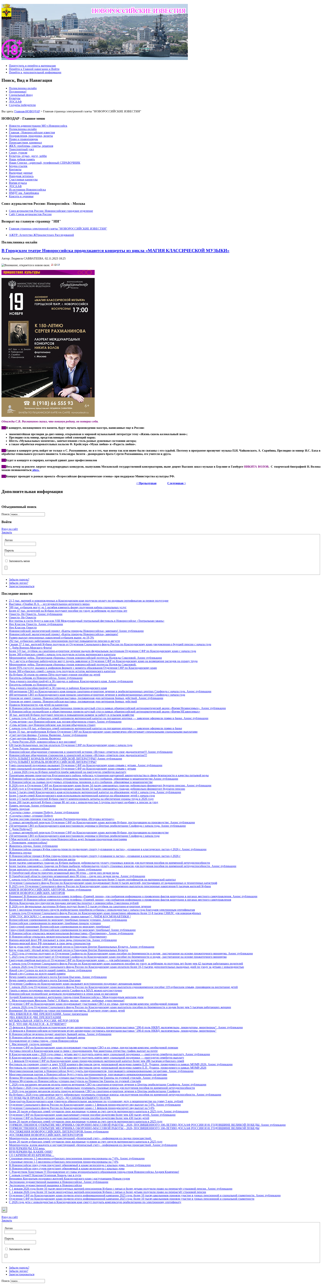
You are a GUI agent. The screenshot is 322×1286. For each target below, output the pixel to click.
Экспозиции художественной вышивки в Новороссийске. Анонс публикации (58, 1182)
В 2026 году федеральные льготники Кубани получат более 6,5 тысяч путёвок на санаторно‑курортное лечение (80, 906)
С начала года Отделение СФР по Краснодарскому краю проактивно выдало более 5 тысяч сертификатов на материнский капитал (92, 879)
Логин (8, 540)
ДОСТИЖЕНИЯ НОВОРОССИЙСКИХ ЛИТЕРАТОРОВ (46, 1134)
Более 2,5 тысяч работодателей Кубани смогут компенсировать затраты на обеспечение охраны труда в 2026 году (81, 798)
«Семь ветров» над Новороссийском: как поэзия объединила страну (52, 725)
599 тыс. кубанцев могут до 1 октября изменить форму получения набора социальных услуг (68, 607)
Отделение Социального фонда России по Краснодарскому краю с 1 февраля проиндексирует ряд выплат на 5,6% (81, 1108)
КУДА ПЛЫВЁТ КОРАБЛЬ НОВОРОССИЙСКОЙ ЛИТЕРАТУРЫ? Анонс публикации (65, 758)
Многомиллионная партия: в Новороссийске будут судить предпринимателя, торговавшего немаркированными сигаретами (88, 1074)
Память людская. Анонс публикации (32, 805)
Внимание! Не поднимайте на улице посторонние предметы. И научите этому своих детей (67, 1010)
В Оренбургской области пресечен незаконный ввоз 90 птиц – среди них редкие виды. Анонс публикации (77, 876)
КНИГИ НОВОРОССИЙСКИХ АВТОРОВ (37, 893)
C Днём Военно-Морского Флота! (30, 647)
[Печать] (55, 265)
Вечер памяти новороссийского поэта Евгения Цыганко (44, 980)
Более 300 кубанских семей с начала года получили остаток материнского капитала (62, 654)
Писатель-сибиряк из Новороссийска (32, 684)
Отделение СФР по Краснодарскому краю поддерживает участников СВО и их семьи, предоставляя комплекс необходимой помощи (93, 1003)
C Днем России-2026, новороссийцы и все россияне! (42, 741)
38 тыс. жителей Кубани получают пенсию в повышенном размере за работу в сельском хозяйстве (71, 714)
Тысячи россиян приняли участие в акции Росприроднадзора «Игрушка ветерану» (61, 819)
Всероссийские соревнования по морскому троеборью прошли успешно (55, 923)
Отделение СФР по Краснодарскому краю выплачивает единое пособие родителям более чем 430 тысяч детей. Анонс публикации (92, 1114)
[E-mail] (58, 265)
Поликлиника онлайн (23, 88)
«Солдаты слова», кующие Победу (31, 815)
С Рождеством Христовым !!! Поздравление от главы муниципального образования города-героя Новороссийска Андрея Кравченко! (94, 1171)
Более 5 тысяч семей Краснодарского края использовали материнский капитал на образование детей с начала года (82, 795)
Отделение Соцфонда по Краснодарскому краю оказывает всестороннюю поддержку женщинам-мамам (75, 983)
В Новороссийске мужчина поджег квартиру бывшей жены (47, 1037)
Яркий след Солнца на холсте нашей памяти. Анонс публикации (50, 970)
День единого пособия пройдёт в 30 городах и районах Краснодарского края (58, 688)
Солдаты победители (22, 105)
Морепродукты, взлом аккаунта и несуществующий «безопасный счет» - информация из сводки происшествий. (80, 1138)
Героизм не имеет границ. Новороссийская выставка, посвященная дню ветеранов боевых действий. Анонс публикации (86, 698)
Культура (14, 98)
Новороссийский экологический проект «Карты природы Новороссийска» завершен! (63, 634)
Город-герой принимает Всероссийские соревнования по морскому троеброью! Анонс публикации (72, 930)
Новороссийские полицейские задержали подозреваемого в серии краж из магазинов (63, 993)
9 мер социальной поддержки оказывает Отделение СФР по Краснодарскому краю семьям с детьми (72, 768)
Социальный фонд (21, 95)
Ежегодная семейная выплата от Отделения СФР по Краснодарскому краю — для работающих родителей (76, 960)
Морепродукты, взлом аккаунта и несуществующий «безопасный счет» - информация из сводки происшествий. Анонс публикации (93, 1145)
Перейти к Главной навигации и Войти (34, 69)
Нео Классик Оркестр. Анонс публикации (36, 624)
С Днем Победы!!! (20, 829)
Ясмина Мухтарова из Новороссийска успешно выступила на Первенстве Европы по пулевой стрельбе (75, 1081)
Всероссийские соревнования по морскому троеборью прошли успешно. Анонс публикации (68, 919)
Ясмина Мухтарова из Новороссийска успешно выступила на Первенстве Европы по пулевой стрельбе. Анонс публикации (88, 1077)
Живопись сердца (20, 852)
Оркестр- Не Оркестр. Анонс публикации (35, 614)
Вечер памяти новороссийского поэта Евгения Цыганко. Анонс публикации (58, 977)
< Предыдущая (146, 483)
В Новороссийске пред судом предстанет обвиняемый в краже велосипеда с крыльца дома (66, 1168)
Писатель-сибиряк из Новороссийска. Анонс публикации (46, 677)
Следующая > (176, 483)
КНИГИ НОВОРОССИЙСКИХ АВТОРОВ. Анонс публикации (50, 889)
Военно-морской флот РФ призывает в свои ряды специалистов (50, 943)
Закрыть (6, 532)
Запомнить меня (19, 561)
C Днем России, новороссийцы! (29, 748)
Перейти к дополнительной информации (35, 72)
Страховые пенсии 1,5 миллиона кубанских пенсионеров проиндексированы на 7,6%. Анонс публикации (77, 1158)
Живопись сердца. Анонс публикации (33, 846)
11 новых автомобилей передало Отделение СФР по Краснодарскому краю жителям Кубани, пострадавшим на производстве (89, 832)
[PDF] (52, 265)
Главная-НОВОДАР (27, 111)
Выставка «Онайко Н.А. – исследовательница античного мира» (49, 604)
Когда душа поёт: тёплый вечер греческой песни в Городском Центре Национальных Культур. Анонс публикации (81, 946)
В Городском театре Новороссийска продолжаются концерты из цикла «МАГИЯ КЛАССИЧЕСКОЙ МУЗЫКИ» (115, 250)
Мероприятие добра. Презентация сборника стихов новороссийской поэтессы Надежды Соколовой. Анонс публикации (85, 657)
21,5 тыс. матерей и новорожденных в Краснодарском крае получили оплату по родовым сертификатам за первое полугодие (88, 600)
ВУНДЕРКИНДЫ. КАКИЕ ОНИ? (31, 1151)
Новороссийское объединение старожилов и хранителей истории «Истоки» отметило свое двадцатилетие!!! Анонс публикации (91, 751)
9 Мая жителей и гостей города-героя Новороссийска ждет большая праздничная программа (68, 839)
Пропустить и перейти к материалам (32, 65)
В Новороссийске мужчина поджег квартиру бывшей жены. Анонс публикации (60, 1034)
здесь (36, 470)
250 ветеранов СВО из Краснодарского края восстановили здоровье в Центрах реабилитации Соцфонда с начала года (84, 835)
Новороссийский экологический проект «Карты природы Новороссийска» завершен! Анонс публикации (76, 630)
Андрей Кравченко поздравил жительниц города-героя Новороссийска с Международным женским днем (76, 997)
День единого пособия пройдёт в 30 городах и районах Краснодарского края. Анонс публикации (71, 681)
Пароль (9, 550)
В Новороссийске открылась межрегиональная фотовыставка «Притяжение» (58, 936)
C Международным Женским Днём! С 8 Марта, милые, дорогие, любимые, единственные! (66, 1000)
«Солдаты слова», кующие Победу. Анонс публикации (44, 812)
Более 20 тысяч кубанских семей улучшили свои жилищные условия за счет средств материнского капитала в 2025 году (85, 1121)
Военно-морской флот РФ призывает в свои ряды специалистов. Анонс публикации (63, 940)
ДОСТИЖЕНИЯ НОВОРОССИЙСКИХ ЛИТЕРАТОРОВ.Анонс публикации (59, 1131)
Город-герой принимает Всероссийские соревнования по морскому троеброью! (59, 926)
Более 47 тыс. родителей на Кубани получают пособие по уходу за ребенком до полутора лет (68, 610)
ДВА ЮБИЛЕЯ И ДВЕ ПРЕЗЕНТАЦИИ (35, 1017)
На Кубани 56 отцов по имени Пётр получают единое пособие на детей (54, 674)
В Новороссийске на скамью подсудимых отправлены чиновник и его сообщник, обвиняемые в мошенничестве (81, 782)
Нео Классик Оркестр (23, 627)
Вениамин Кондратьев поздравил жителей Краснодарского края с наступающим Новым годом (69, 1178)
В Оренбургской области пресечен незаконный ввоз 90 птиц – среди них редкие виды (64, 872)
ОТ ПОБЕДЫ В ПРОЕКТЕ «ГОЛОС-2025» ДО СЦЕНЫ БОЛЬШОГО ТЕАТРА (60, 1098)
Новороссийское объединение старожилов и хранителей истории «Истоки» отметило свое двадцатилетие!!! (78, 755)
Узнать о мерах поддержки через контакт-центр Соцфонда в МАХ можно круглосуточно (65, 990)
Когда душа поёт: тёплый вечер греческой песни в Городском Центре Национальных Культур (68, 950)
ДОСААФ (15, 101)
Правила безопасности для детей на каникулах (38, 704)
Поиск (5, 514)
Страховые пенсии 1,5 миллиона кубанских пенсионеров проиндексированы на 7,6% (63, 1161)
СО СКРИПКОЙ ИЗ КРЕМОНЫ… (31, 1155)
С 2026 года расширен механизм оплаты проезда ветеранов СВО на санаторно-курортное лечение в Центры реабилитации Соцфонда (94, 1091)
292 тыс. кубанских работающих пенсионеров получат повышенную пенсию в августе (64, 641)
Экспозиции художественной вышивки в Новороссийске (45, 1185)
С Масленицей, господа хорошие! (30, 1044)
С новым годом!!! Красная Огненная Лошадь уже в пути (45, 1175)
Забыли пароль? (19, 579)
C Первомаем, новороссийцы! (28, 842)
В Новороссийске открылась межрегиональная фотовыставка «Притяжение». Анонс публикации (71, 933)
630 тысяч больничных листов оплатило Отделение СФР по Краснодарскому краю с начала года (70, 745)
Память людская (19, 809)
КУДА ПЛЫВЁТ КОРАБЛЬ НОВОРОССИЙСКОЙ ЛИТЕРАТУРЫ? (53, 761)
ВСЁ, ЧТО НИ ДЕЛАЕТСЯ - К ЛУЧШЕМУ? (37, 1024)
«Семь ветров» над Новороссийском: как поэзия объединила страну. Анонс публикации (65, 721)
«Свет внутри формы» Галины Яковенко (35, 738)
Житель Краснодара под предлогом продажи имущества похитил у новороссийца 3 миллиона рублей (74, 903)
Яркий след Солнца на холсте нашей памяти (37, 973)
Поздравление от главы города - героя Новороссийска (43, 1040)
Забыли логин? (18, 582)
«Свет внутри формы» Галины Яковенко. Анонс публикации (48, 735)
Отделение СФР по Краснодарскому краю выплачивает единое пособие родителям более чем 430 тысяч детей (79, 1118)
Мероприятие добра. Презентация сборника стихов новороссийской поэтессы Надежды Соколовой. (72, 664)
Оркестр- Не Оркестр (22, 617)
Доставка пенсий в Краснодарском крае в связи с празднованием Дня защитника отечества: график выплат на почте (83, 1050)
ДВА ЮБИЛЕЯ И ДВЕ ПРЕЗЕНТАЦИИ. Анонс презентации (48, 1014)
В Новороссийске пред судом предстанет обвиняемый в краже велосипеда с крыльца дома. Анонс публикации (80, 1165)
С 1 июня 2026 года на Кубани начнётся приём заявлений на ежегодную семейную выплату (67, 772)
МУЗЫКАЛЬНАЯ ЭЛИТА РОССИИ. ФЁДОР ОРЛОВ (44, 1020)
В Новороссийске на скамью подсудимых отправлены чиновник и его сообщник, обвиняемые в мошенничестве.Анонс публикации (93, 778)
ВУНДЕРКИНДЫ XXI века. (27, 1148)
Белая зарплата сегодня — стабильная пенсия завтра (42, 859)
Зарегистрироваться (21, 586)
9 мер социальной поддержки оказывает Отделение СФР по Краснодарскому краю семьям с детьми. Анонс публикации (85, 765)
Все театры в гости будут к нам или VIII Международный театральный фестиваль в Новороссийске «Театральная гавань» (86, 620)
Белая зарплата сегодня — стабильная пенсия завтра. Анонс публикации (55, 869)
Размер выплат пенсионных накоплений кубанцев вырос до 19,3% (51, 637)
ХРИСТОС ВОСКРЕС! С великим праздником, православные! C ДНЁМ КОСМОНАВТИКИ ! (70, 916)
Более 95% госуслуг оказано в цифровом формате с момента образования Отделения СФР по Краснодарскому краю (83, 667)
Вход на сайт (9, 529)
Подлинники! (17, 91)
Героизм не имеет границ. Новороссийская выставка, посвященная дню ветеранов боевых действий (73, 701)
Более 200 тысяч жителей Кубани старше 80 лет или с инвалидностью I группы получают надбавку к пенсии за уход (83, 802)
